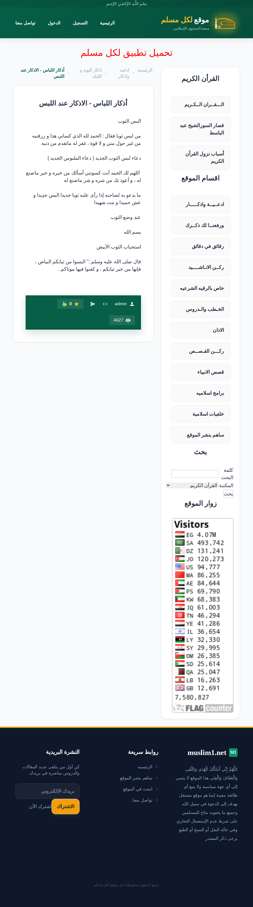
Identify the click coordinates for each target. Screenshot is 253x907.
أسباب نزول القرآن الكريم (204, 157)
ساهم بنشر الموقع (205, 434)
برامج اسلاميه (210, 393)
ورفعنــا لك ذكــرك (204, 225)
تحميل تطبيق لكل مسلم (126, 52)
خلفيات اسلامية (208, 414)
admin (121, 303)
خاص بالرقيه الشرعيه (202, 288)
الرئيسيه (145, 766)
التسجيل (80, 22)
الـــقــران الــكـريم (204, 104)
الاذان (218, 330)
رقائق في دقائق (208, 246)
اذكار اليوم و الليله (91, 73)
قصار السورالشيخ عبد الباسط (202, 129)
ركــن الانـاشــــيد (206, 267)
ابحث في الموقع (137, 788)
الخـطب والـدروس (205, 309)
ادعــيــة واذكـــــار (205, 204)
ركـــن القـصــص (206, 351)
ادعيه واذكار (123, 73)
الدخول (54, 22)
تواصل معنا (25, 22)
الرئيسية (107, 22)
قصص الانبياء (210, 372)
